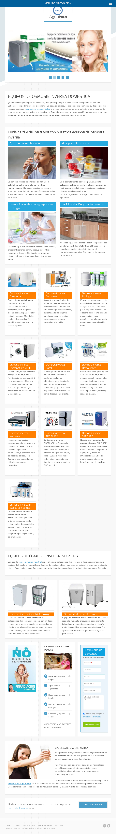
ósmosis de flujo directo (19, 783)
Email (87, 677)
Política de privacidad (45, 825)
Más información (93, 805)
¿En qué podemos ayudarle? (91, 698)
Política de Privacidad (93, 717)
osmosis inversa (18, 808)
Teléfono (88, 670)
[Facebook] (108, 826)
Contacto (9, 825)
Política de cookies (29, 825)
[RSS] (104, 826)
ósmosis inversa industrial (30, 562)
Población (89, 683)
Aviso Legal (59, 825)
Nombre (88, 663)
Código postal (90, 690)
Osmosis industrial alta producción (83, 614)
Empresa (17, 825)
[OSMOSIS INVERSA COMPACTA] (58, 51)
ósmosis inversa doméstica (38, 109)
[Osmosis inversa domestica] (58, 18)
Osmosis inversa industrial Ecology (30, 614)
